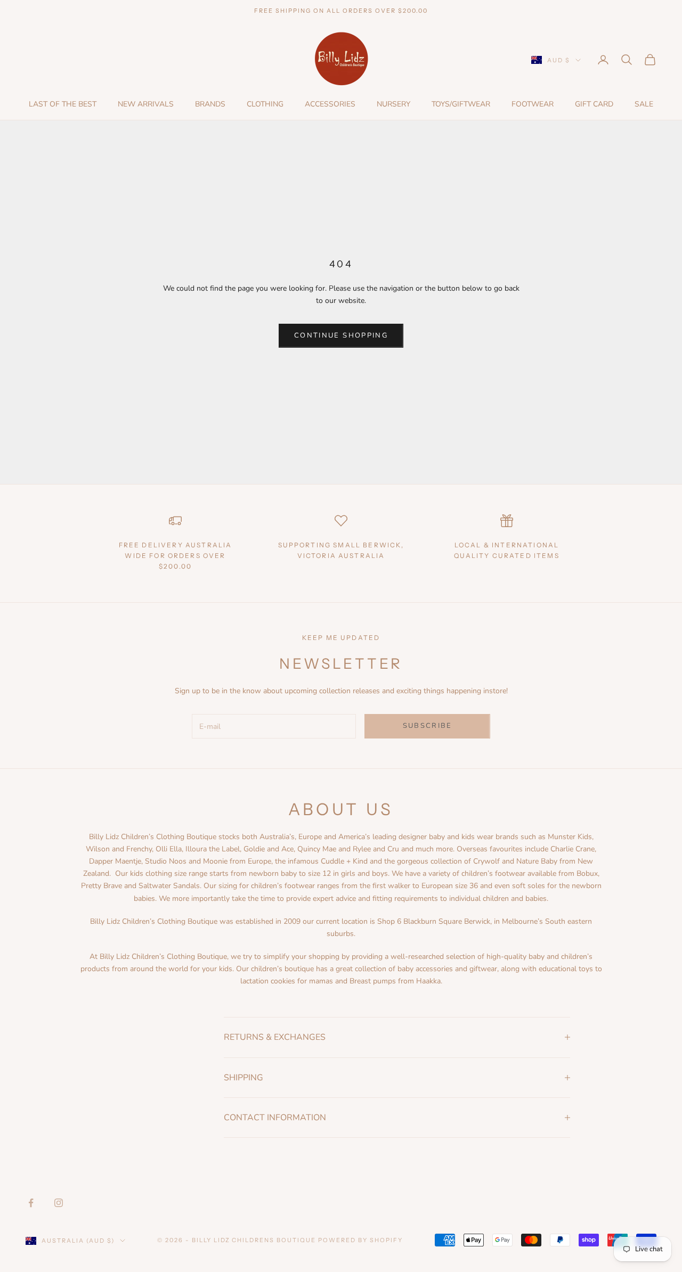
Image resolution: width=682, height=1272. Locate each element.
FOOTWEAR (533, 104)
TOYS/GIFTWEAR (461, 104)
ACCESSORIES (330, 104)
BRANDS (210, 104)
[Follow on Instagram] (58, 1202)
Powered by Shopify (360, 1240)
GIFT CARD (594, 104)
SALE (644, 104)
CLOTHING (265, 104)
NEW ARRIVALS (146, 104)
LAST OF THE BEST (62, 104)
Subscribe (427, 726)
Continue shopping (341, 335)
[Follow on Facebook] (31, 1202)
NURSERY (393, 104)
